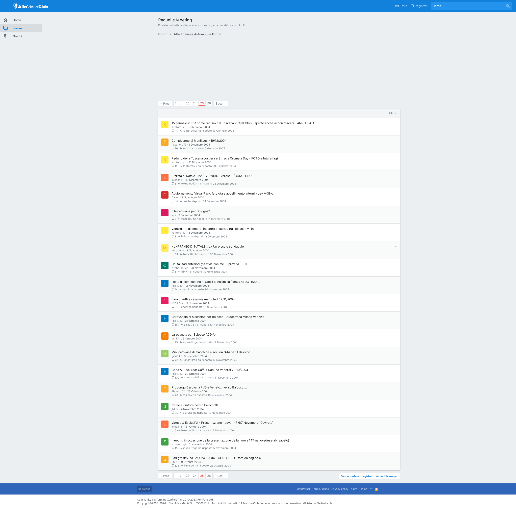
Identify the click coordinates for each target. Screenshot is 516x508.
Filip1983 (177, 285)
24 (195, 103)
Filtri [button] (391, 113)
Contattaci (303, 488)
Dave (175, 197)
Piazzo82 (186, 219)
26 (209, 103)
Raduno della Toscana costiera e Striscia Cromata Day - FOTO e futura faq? (225, 158)
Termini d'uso (320, 488)
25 (202, 103)
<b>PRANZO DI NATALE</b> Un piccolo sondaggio (208, 246)
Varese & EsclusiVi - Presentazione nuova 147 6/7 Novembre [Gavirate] (222, 423)
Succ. (219, 103)
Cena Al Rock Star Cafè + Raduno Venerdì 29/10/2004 (210, 370)
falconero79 (179, 144)
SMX (174, 461)
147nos (185, 236)
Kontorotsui (179, 127)
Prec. (166, 103)
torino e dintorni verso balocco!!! (195, 405)
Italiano (146, 488)
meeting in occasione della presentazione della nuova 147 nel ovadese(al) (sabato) (230, 440)
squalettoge (190, 342)
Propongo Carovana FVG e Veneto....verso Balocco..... (210, 387)
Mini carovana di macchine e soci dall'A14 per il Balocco (211, 352)
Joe (185, 201)
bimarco (189, 465)
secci (186, 148)
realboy (187, 395)
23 (187, 103)
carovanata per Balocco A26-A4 (194, 334)
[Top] (370, 489)
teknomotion (189, 183)
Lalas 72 (189, 324)
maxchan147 (191, 377)
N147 (184, 271)
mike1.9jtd (178, 250)
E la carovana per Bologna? (191, 211)
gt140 (175, 338)
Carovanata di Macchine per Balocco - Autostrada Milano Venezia (218, 317)
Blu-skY (187, 412)
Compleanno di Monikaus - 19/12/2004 (199, 141)
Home (363, 488)
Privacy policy (339, 488)
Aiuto (354, 488)
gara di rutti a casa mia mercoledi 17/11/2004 (203, 299)
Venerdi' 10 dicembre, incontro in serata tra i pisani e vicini (213, 229)
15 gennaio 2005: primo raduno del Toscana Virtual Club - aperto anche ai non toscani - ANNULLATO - (244, 123)
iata (174, 215)
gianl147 (177, 356)
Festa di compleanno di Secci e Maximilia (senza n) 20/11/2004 (216, 282)
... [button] (181, 103)
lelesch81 (177, 179)
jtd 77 (175, 409)
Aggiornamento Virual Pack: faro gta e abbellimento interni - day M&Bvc (223, 193)
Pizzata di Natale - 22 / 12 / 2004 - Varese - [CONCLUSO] (212, 176)
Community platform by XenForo (175, 499)
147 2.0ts (188, 254)
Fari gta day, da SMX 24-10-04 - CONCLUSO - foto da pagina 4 (216, 458)
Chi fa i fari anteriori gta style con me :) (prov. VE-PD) (209, 264)
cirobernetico (180, 268)
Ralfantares (190, 360)
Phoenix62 (178, 391)
